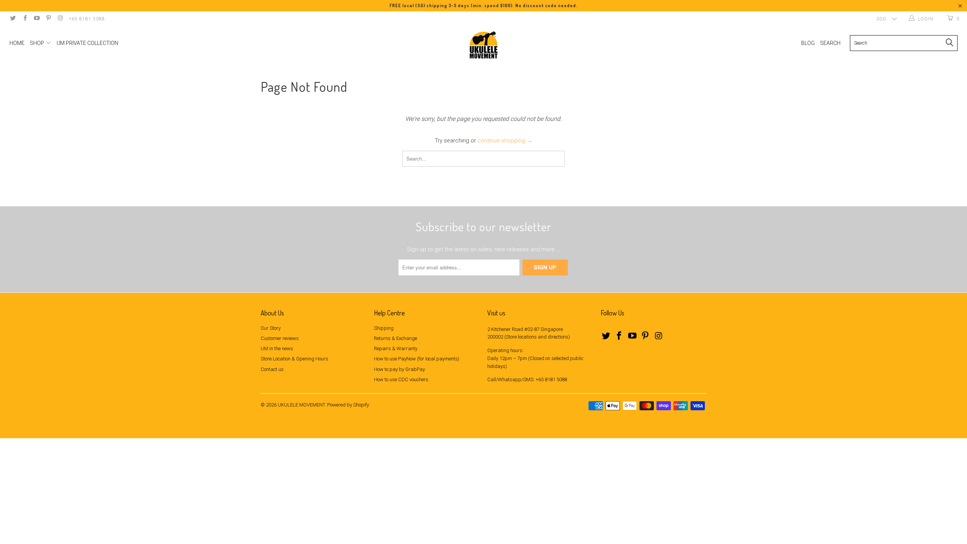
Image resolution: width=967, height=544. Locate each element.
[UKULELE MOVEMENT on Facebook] (24, 19)
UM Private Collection (87, 43)
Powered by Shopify (348, 405)
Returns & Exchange (395, 338)
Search (830, 43)
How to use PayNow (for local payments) (416, 359)
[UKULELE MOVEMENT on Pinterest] (48, 19)
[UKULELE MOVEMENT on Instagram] (60, 19)
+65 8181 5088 (87, 19)
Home (17, 43)
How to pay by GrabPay (399, 369)
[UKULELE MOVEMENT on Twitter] (12, 19)
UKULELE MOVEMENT (301, 405)
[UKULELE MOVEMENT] (483, 44)
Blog (808, 43)
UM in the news (277, 348)
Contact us (272, 369)
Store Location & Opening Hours (294, 359)
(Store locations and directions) (537, 337)
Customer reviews (280, 338)
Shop (37, 43)
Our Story (271, 328)
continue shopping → (504, 140)
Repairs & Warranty (395, 348)
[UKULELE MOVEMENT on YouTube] (36, 19)
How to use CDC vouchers (401, 379)
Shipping (384, 328)
